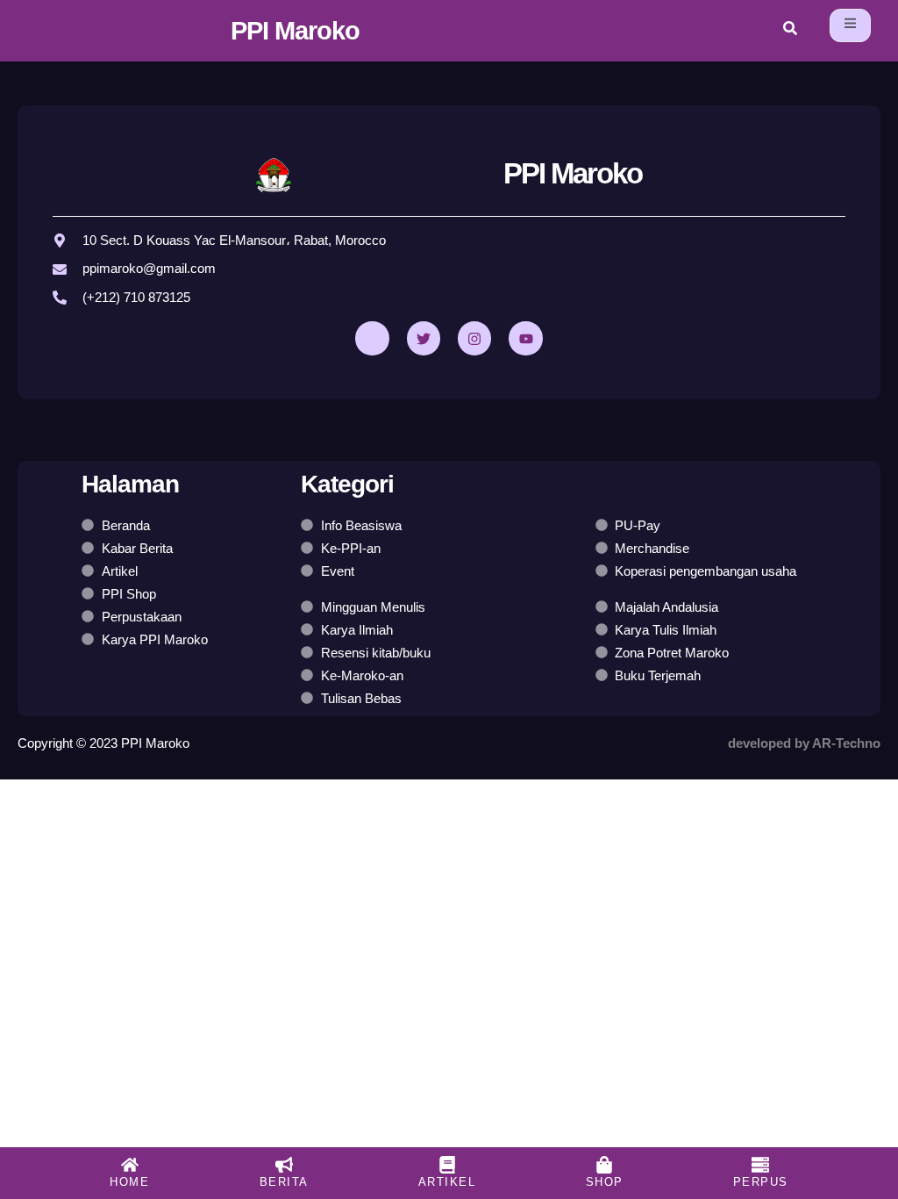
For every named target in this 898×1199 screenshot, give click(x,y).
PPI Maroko (295, 31)
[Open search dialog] (790, 30)
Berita (284, 1181)
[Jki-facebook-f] (371, 338)
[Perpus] (760, 1165)
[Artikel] (447, 1165)
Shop (605, 1181)
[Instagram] (474, 338)
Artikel (447, 1181)
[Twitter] (423, 338)
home (129, 1181)
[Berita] (284, 1165)
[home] (130, 1165)
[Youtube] (525, 338)
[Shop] (604, 1165)
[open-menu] (850, 25)
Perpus (760, 1181)
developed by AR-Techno (804, 743)
